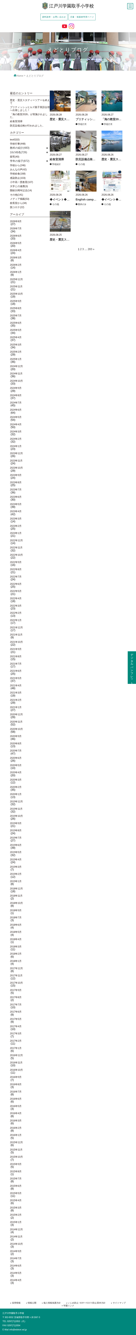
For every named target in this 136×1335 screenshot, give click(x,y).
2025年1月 (16, 359)
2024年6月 (16, 409)
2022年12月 (16, 540)
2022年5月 (16, 591)
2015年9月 (16, 1164)
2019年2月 (16, 873)
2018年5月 (16, 931)
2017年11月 (16, 975)
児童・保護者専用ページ (82, 17)
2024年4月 (16, 424)
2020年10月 (16, 729)
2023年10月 (16, 467)
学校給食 (56, 164)
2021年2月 (16, 699)
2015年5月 (16, 1193)
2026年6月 (16, 235)
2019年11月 (16, 808)
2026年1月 (16, 272)
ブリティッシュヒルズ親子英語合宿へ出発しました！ (30, 108)
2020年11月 (16, 721)
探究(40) (14, 156)
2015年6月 (16, 1185)
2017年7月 (16, 1004)
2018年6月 (16, 924)
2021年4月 (16, 685)
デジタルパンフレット (132, 667)
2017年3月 (16, 1033)
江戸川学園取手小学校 (71, 6)
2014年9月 (16, 1251)
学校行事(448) (18, 143)
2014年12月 (16, 1229)
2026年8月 (16, 221)
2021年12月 (16, 627)
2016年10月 (16, 1069)
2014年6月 (16, 1265)
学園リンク (68, 1305)
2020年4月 (16, 772)
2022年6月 (16, 583)
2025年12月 (16, 279)
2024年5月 (16, 417)
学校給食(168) (18, 173)
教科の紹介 (84, 204)
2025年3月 (16, 344)
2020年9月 (16, 736)
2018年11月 (16, 895)
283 (90, 249)
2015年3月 (16, 1207)
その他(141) (16, 194)
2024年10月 (16, 380)
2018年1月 (16, 961)
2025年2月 (16, 351)
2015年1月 (16, 1222)
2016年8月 (16, 1084)
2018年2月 (16, 953)
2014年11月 (16, 1236)
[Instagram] (71, 26)
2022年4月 (16, 598)
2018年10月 (16, 903)
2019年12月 (16, 801)
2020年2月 (16, 787)
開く (47, 147)
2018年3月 (16, 946)
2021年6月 (16, 670)
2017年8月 (16, 997)
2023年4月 (16, 511)
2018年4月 (16, 939)
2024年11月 (16, 373)
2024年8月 (16, 395)
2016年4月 (16, 1113)
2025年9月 (16, 301)
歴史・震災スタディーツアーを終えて (30, 101)
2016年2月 (16, 1127)
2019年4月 (16, 859)
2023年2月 (16, 525)
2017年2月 (16, 1040)
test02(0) (15, 139)
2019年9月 (16, 823)
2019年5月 (16, 852)
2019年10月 (16, 815)
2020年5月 (16, 765)
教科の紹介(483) (19, 147)
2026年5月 (16, 243)
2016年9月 (16, 1077)
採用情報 (16, 1303)
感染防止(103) (18, 177)
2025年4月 (16, 337)
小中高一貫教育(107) (21, 182)
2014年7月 (16, 1258)
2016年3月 (16, 1120)
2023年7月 (16, 489)
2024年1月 (16, 446)
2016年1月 (16, 1135)
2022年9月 (16, 562)
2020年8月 (16, 743)
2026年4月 (16, 250)
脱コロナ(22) (17, 207)
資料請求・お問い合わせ (54, 17)
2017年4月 (16, 1026)
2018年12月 (16, 888)
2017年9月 (16, 990)
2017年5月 (16, 1019)
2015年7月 (16, 1178)
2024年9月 (16, 388)
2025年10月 (16, 293)
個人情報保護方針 (52, 1303)
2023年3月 (16, 518)
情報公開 (32, 1303)
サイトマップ (119, 1303)
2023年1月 (16, 533)
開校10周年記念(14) (21, 190)
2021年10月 (16, 641)
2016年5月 (16, 1106)
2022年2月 (16, 612)
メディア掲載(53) (19, 198)
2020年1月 (16, 794)
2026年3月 (16, 257)
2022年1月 (16, 620)
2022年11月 (16, 547)
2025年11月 (16, 286)
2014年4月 (16, 1280)
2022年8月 (16, 569)
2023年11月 (16, 460)
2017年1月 (16, 1048)
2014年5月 (16, 1273)
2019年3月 (16, 866)
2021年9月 (16, 649)
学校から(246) (18, 165)
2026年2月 (16, 264)
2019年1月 (16, 881)
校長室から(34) (18, 203)
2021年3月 (16, 692)
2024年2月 (16, 438)
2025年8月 (16, 308)
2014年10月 (16, 1243)
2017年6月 (16, 1011)
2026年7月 (16, 228)
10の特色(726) (18, 152)
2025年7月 (16, 315)
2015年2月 (16, 1214)
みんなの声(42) (18, 169)
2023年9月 (16, 475)
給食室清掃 (16, 121)
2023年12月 (16, 453)
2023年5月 (16, 504)
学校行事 (82, 124)
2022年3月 (16, 605)
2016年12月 (16, 1055)
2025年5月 (16, 330)
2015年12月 (16, 1142)
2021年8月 (16, 656)
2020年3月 (16, 779)
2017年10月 (16, 982)
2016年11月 (16, 1062)
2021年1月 (16, 707)
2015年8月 (16, 1171)
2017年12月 (16, 968)
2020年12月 (16, 714)
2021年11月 (16, 634)
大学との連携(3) (19, 186)
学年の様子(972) (19, 161)
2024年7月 (16, 402)
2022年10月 (16, 554)
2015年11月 (16, 1149)
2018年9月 (16, 910)
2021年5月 (16, 678)
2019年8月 (16, 830)
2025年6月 (16, 322)
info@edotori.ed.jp (18, 1329)
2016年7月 (16, 1091)
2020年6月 (16, 757)
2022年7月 (16, 576)
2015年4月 (16, 1200)
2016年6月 (16, 1098)
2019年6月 (16, 845)
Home (20, 75)
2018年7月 (16, 917)
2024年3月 (16, 431)
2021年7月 (16, 663)
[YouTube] (64, 26)
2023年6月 (16, 496)
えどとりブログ (35, 75)
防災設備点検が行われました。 (27, 125)
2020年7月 (16, 750)
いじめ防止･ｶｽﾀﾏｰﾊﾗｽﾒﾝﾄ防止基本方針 (86, 1303)
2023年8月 (16, 482)
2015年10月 (16, 1156)
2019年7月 (16, 837)
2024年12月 (16, 366)
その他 (81, 164)
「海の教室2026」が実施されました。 (29, 115)
